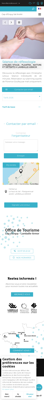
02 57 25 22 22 (23, 251)
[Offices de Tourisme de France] (34, 308)
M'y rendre (11, 165)
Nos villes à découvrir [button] (9, 3)
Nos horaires (23, 258)
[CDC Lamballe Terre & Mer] (12, 308)
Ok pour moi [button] (29, 395)
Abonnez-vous (22, 294)
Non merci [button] (6, 395)
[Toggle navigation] (40, 14)
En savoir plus (8, 389)
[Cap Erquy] (22, 231)
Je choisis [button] (18, 395)
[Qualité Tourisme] (25, 308)
